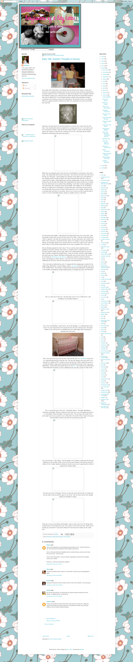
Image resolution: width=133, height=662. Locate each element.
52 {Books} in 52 (105, 177)
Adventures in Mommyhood (53, 536)
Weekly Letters (105, 399)
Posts (25, 85)
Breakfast (103, 217)
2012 (102, 63)
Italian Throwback (106, 150)
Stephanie (26, 65)
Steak (102, 381)
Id (101, 299)
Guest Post (104, 287)
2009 (102, 165)
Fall (102, 271)
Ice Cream (104, 297)
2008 (102, 168)
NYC (102, 316)
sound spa (74, 266)
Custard (103, 252)
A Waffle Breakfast (106, 161)
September (106, 77)
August (105, 79)
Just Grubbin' (104, 303)
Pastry (102, 329)
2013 (102, 61)
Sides (102, 373)
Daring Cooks (104, 256)
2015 (102, 56)
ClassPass (104, 235)
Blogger (82, 649)
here (74, 366)
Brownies (103, 219)
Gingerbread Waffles (106, 129)
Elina (102, 264)
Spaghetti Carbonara (106, 111)
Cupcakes (103, 250)
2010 (102, 68)
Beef (102, 199)
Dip (102, 258)
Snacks (103, 375)
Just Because (104, 301)
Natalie (48, 590)
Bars (102, 197)
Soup (102, 377)
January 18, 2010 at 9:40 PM (54, 575)
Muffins (103, 314)
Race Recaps (104, 351)
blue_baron (69, 649)
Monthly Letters (105, 309)
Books (102, 211)
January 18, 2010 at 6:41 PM (54, 564)
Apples (103, 189)
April (104, 88)
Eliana (48, 569)
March (104, 90)
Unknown (49, 601)
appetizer (103, 188)
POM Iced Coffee (105, 103)
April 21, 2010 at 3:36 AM (53, 620)
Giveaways (104, 283)
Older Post (90, 636)
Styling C (103, 383)
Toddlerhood (104, 392)
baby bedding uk (51, 618)
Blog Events (104, 209)
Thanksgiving (104, 385)
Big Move (103, 203)
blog (102, 207)
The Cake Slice (105, 387)
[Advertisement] (68, 630)
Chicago (103, 229)
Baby (61, 536)
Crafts (102, 244)
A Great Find (104, 180)
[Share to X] (70, 534)
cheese (103, 227)
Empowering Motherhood (104, 266)
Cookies (103, 242)
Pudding (103, 347)
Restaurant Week (105, 359)
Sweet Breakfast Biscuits (107, 118)
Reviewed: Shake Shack (107, 147)
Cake (102, 221)
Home (68, 636)
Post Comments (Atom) (55, 639)
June (104, 83)
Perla (102, 331)
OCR (102, 323)
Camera (103, 223)
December (106, 70)
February (105, 92)
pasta (102, 327)
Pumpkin (103, 349)
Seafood (103, 371)
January (105, 95)
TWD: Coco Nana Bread (106, 107)
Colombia (103, 237)
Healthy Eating (105, 289)
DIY (102, 260)
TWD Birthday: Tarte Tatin (106, 158)
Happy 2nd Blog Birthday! (107, 154)
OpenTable (104, 325)
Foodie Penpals (105, 279)
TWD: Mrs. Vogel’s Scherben (106, 142)
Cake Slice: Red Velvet (107, 125)
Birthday (103, 205)
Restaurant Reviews (104, 357)
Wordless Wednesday (104, 403)
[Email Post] (61, 534)
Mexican (103, 305)
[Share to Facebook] (71, 534)
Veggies (103, 397)
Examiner (103, 269)
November (106, 72)
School (103, 369)
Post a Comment (49, 624)
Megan (48, 545)
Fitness (103, 275)
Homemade (104, 293)
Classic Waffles (107, 97)
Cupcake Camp (105, 246)
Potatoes (103, 343)
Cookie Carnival (105, 239)
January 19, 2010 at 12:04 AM (54, 585)
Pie (102, 337)
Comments (27, 88)
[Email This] (66, 534)
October (105, 74)
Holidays (103, 291)
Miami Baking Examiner (28, 96)
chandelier (83, 358)
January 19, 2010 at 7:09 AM (54, 596)
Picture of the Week (106, 333)
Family (103, 273)
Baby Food (104, 195)
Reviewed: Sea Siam (107, 114)
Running (103, 367)
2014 (102, 59)
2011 (102, 65)
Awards (103, 191)
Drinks (102, 262)
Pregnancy (68, 536)
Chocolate (104, 233)
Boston (103, 213)
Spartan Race (104, 379)
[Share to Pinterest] (73, 534)
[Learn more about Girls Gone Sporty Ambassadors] (29, 119)
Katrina (49, 580)
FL (101, 277)
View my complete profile (28, 78)
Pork (102, 341)
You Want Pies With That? (105, 407)
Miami (102, 307)
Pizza (102, 339)
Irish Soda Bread (105, 100)
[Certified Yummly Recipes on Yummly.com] (29, 136)
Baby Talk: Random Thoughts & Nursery (61, 59)
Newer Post (46, 636)
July (104, 81)
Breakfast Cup (106, 138)
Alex (102, 186)
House (103, 295)
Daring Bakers (105, 254)
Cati (64, 536)
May (104, 86)
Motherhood (104, 312)
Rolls (102, 365)
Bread (102, 215)
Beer (102, 201)
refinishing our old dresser (58, 257)
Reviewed (103, 363)
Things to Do (104, 390)
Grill (102, 285)
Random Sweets (105, 353)
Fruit (102, 281)
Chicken (103, 231)
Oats (102, 318)
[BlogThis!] (68, 534)
